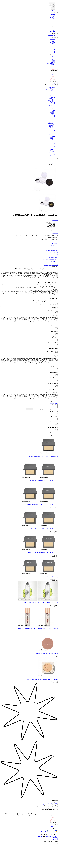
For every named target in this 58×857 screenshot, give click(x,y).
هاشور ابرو (51, 140)
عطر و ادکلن (53, 97)
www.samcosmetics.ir (54, 811)
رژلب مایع (51, 125)
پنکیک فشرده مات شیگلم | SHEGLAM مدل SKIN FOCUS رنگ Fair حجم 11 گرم (42, 679)
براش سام (53, 62)
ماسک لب (53, 111)
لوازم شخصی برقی (51, 35)
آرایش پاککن (53, 14)
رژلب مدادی (50, 127)
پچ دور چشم (53, 113)
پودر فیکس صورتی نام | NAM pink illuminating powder (47, 653)
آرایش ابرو (53, 52)
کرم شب (53, 23)
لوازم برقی (53, 154)
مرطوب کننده (50, 105)
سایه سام (53, 61)
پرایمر (52, 120)
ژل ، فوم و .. (50, 107)
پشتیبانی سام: (55, 805)
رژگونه (51, 118)
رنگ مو (51, 150)
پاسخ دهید (56, 324)
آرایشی (54, 115)
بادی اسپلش (53, 28)
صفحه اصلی (55, 837)
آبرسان (54, 16)
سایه (52, 131)
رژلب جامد (51, 126)
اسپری (52, 99)
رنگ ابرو (51, 149)
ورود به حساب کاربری (53, 403)
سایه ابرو (51, 138)
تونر (54, 15)
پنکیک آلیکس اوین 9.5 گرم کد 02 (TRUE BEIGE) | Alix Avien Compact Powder (42, 552)
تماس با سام (53, 74)
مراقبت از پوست (52, 101)
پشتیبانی (52, 839)
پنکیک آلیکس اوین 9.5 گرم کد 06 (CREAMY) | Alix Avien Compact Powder (43, 456)
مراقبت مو (53, 142)
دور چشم (53, 20)
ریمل (52, 132)
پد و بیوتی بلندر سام (51, 57)
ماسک (54, 18)
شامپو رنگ (51, 148)
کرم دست (53, 19)
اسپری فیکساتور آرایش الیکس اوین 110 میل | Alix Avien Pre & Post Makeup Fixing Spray (40, 602)
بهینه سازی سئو (48, 836)
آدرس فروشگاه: (54, 806)
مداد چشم (51, 135)
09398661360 (49, 803)
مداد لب (51, 129)
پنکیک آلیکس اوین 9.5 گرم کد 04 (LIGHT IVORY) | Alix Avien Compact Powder (42, 504)
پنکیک (54, 161)
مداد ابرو (51, 137)
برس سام (53, 60)
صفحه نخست (52, 72)
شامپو (54, 44)
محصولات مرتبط (47, 265)
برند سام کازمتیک (52, 87)
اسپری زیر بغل (52, 31)
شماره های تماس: (54, 802)
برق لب (51, 128)
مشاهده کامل (55, 220)
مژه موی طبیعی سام (51, 63)
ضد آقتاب (53, 22)
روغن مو (53, 45)
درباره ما (53, 10)
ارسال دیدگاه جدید (29, 409)
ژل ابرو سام (53, 58)
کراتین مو (53, 41)
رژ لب (54, 50)
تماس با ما (53, 826)
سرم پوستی (53, 21)
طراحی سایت (55, 836)
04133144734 (55, 83)
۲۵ (57, 326)
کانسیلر (51, 119)
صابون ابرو (51, 141)
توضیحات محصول (54, 265)
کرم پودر (51, 117)
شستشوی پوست (52, 17)
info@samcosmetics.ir (46, 804)
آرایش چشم (53, 51)
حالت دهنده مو (52, 39)
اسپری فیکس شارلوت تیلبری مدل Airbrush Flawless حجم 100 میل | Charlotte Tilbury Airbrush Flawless (38, 628)
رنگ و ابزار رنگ (52, 42)
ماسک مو (53, 43)
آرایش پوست (52, 49)
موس (54, 40)
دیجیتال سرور (40, 836)
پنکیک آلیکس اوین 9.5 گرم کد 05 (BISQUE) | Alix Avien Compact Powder (44, 480)
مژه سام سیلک (52, 64)
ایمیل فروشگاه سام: (54, 804)
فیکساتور (51, 122)
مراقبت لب (53, 24)
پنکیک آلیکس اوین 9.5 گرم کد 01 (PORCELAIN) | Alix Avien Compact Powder (43, 576)
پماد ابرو (51, 139)
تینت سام (53, 56)
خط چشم (51, 133)
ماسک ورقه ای (52, 112)
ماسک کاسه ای (50, 152)
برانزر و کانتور (50, 123)
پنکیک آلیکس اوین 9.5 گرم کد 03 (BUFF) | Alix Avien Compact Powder (44, 528)
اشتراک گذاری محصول (53, 166)
